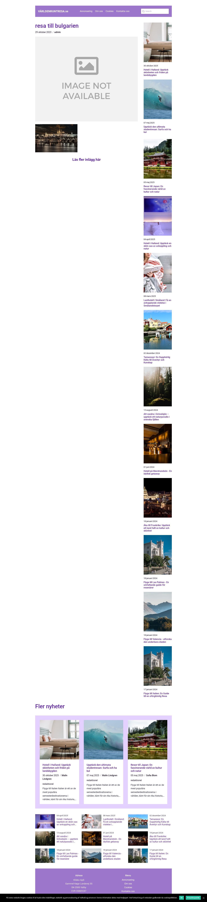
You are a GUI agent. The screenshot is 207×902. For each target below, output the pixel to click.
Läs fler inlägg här (86, 160)
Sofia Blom (151, 775)
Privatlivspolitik (193, 898)
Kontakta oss (122, 11)
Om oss (99, 11)
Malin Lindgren (109, 775)
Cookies (109, 11)
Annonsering (86, 11)
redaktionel (48, 784)
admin (57, 32)
